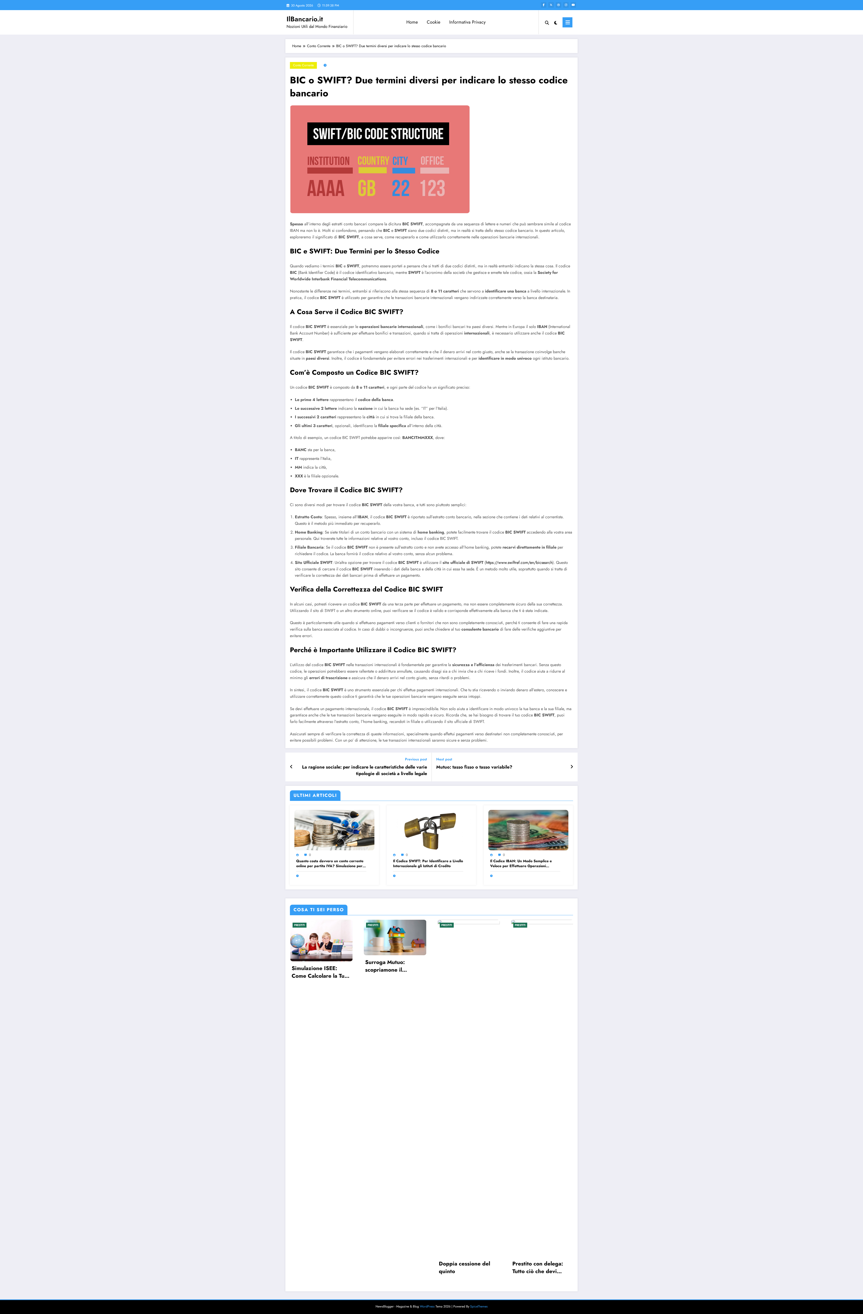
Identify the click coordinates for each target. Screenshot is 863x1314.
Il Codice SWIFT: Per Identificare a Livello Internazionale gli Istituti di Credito (428, 864)
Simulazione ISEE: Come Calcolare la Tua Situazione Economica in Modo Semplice (319, 971)
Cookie (433, 22)
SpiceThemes (479, 1306)
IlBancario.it (305, 19)
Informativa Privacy (467, 22)
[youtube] (573, 5)
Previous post (416, 759)
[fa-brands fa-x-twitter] (551, 5)
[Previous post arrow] (291, 767)
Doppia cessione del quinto (464, 1267)
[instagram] (566, 5)
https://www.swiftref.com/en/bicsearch (519, 562)
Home (412, 22)
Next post (444, 759)
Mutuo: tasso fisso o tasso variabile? (474, 767)
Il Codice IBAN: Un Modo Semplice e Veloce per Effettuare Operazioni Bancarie (521, 864)
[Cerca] (547, 22)
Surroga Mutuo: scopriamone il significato (385, 965)
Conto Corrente (303, 65)
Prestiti (299, 925)
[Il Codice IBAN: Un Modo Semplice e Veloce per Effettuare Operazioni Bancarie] (528, 829)
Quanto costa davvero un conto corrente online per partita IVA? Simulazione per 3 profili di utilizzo (331, 864)
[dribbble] (558, 5)
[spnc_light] (555, 22)
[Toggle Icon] (567, 22)
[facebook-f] (543, 5)
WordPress (427, 1306)
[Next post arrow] (571, 767)
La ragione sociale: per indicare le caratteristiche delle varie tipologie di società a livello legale (364, 770)
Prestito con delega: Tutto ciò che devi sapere (537, 1267)
